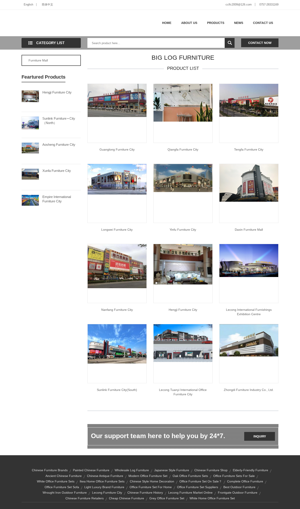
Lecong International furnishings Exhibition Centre (249, 312)
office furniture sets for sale (234, 476)
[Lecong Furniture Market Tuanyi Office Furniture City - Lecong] (183, 343)
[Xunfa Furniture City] (30, 174)
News (238, 23)
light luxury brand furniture (104, 487)
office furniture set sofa (62, 487)
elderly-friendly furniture (250, 470)
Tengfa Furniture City (248, 149)
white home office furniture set (212, 498)
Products (215, 23)
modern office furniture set (147, 476)
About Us (189, 23)
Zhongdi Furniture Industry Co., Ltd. (249, 390)
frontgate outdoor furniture (237, 492)
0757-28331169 (268, 4)
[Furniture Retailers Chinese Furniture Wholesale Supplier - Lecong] (183, 178)
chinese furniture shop (211, 470)
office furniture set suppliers (197, 487)
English (28, 4)
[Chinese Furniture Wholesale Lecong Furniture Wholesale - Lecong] (248, 260)
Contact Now (259, 43)
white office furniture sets (55, 481)
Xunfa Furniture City (56, 171)
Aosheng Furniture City (58, 144)
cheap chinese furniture (126, 498)
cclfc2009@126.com (239, 4)
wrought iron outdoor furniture (65, 492)
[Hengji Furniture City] (30, 96)
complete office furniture (245, 481)
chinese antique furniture (105, 476)
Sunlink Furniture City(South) (117, 390)
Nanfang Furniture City (117, 309)
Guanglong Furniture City (117, 149)
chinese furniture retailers (84, 498)
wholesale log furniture (132, 470)
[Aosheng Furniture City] (30, 147)
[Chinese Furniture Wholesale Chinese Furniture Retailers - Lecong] (117, 266)
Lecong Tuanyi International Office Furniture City (183, 392)
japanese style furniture (171, 470)
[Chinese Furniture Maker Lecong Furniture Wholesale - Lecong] (117, 343)
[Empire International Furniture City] (30, 200)
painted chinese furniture (91, 470)
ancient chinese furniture (63, 476)
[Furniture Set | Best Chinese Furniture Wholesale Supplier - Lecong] (248, 100)
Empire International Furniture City (56, 199)
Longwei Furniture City (117, 229)
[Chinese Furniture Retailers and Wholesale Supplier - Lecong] (117, 179)
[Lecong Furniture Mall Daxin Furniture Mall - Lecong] (248, 182)
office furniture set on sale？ (200, 481)
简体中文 (47, 4)
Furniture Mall (38, 60)
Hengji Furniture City (57, 92)
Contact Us (263, 23)
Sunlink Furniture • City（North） (58, 121)
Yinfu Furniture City (183, 229)
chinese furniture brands (50, 470)
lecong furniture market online (190, 492)
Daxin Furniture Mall (249, 229)
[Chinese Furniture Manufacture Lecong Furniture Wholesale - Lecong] (183, 264)
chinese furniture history (145, 492)
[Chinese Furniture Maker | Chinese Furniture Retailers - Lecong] (117, 100)
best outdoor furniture (239, 487)
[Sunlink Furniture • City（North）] (30, 122)
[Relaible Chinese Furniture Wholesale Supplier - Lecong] (248, 340)
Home (166, 23)
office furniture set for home (151, 487)
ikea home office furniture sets (102, 481)
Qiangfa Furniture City (183, 149)
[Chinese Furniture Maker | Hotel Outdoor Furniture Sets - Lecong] (183, 102)
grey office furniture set (166, 498)
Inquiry (259, 436)
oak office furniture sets (190, 476)
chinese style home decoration (152, 481)
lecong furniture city (107, 492)
